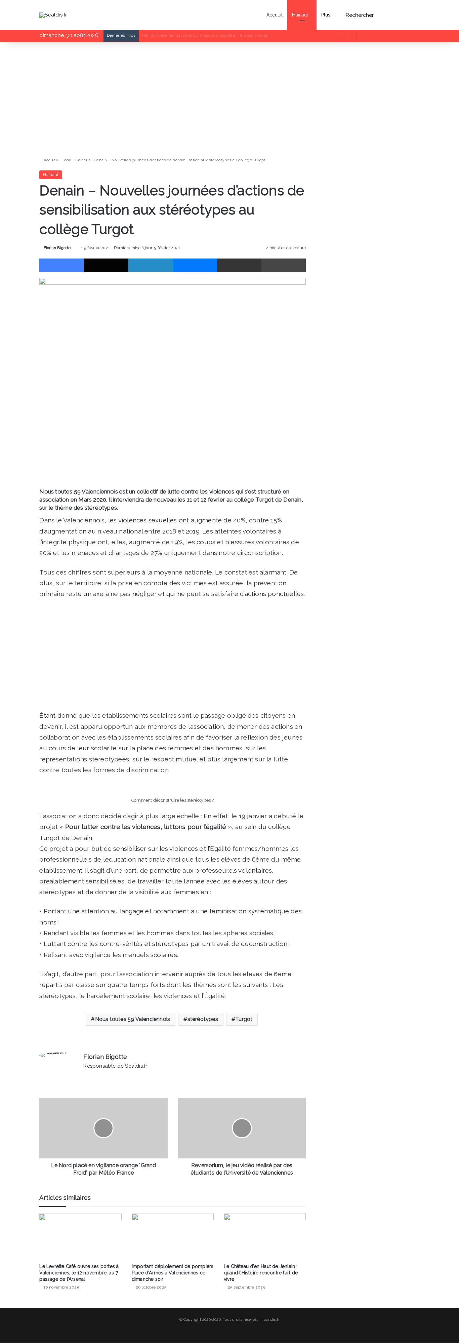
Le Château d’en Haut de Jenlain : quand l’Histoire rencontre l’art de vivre (261, 1273)
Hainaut (300, 14)
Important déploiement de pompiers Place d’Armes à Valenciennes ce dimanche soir (173, 1273)
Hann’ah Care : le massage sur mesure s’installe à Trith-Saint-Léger (205, 35)
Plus (325, 14)
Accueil (274, 14)
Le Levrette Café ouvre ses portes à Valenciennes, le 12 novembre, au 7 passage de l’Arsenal (79, 1273)
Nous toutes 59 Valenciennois (132, 1019)
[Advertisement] (172, 99)
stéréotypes (202, 1019)
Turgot (243, 1019)
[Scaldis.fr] (53, 14)
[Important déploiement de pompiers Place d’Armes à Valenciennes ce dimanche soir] (173, 1237)
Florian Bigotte (57, 247)
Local (66, 160)
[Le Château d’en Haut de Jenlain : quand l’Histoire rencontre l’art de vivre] (265, 1237)
